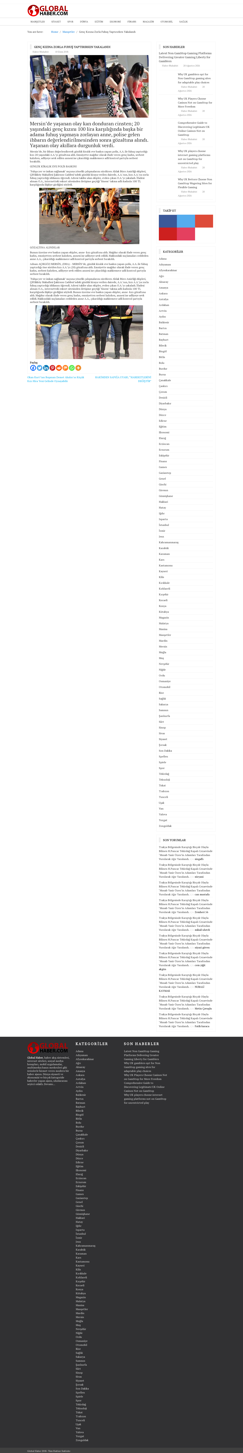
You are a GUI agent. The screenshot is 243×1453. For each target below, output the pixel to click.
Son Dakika (165, 750)
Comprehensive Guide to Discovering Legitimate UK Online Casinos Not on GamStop (144, 1087)
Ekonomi (115, 21)
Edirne (163, 421)
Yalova (163, 814)
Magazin (148, 21)
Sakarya (163, 704)
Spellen (163, 756)
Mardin (163, 640)
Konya (162, 606)
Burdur (163, 368)
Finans (131, 21)
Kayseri (163, 571)
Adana (162, 258)
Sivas (162, 733)
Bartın (163, 328)
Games (163, 467)
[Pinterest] (52, 368)
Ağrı (161, 276)
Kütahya (164, 612)
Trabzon (164, 791)
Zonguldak (165, 826)
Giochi (162, 484)
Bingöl (163, 351)
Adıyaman (165, 264)
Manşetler (38, 21)
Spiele (162, 762)
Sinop (162, 727)
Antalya (163, 299)
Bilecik (163, 345)
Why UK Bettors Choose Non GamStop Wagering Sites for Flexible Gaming (195, 183)
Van (161, 808)
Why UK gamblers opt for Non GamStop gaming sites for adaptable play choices (194, 78)
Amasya (163, 287)
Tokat (162, 785)
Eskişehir (164, 455)
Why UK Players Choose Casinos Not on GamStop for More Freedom (195, 102)
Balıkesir (164, 322)
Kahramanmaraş (169, 542)
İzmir (162, 531)
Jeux (161, 536)
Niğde (162, 669)
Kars (161, 559)
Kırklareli (164, 588)
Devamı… (49, 1084)
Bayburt (163, 340)
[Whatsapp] (72, 368)
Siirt (161, 722)
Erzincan (164, 444)
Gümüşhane (166, 496)
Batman (163, 334)
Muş (161, 658)
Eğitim (99, 21)
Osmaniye (165, 681)
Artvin (163, 311)
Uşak (161, 803)
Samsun (163, 710)
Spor (70, 21)
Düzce (162, 415)
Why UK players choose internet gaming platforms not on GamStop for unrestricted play (194, 157)
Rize (161, 693)
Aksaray (163, 282)
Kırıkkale (164, 583)
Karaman (164, 554)
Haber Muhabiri (41, 51)
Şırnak (163, 745)
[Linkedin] (46, 368)
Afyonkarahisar (168, 270)
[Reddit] (59, 368)
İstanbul (164, 525)
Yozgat (163, 820)
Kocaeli (163, 600)
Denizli (163, 397)
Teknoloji (164, 779)
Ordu (162, 675)
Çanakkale (165, 380)
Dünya (84, 21)
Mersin (163, 646)
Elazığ (162, 438)
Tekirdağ (164, 774)
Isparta (163, 519)
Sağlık (183, 21)
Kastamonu (166, 565)
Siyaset (56, 21)
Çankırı (163, 386)
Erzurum (164, 449)
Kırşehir (163, 594)
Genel (162, 478)
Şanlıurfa (164, 716)
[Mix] (65, 368)
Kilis (161, 577)
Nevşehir (164, 664)
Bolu (161, 363)
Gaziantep (165, 473)
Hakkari (163, 502)
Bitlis (162, 357)
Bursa (162, 374)
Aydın (162, 316)
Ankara (163, 293)
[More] (78, 368)
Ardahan (164, 305)
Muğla (162, 652)
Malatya (163, 623)
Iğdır (162, 513)
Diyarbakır (165, 403)
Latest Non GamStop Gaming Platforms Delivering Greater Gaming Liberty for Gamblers (185, 57)
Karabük (164, 548)
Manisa (163, 629)
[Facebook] (33, 368)
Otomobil (167, 21)
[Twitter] (39, 368)
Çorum (163, 392)
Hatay (162, 507)
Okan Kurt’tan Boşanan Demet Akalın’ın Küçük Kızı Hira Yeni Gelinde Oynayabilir (55, 379)
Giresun (163, 490)
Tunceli (163, 797)
